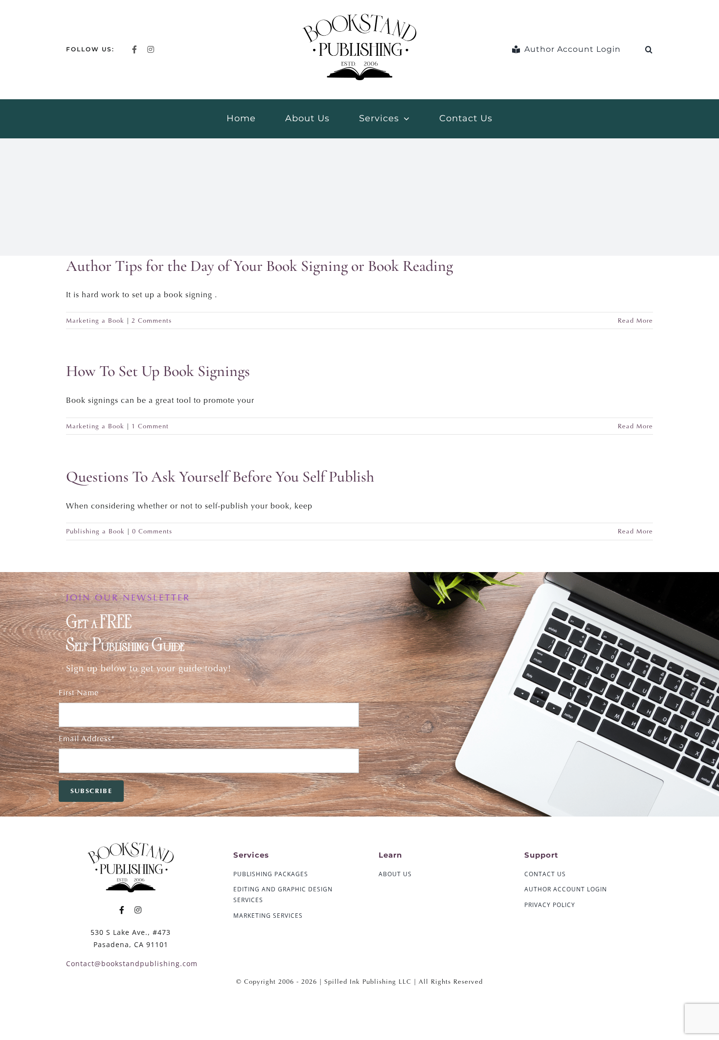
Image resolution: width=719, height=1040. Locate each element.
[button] (649, 49)
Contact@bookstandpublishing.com (132, 963)
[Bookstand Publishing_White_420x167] (131, 845)
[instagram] (151, 49)
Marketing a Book (95, 320)
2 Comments (152, 320)
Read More (635, 320)
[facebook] (134, 49)
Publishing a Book (95, 531)
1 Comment (150, 426)
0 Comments (152, 531)
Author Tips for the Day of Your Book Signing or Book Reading (259, 265)
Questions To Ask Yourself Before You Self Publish (220, 476)
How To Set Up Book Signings (158, 370)
